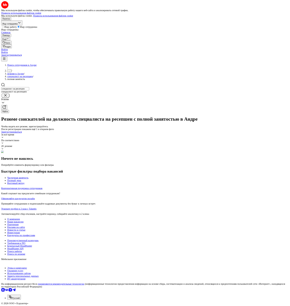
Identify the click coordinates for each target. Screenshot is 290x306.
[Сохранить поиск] (4, 107)
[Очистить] (5, 95)
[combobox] (15, 88)
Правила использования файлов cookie (53, 15)
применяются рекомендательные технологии (61, 284)
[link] (6, 42)
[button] (4, 49)
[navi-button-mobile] (4, 58)
